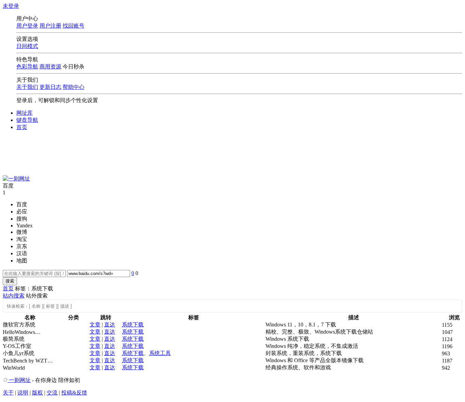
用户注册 (50, 26)
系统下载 (133, 324)
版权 (37, 393)
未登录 (11, 6)
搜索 (9, 281)
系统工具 (160, 353)
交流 (52, 393)
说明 (22, 393)
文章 (95, 324)
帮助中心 (73, 87)
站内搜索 (14, 296)
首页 (21, 127)
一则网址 (19, 380)
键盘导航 (27, 120)
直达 (109, 324)
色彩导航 (27, 66)
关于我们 (27, 87)
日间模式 (27, 46)
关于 (8, 393)
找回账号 (73, 26)
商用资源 (50, 66)
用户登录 (27, 26)
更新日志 (50, 87)
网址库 (24, 113)
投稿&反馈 (74, 393)
